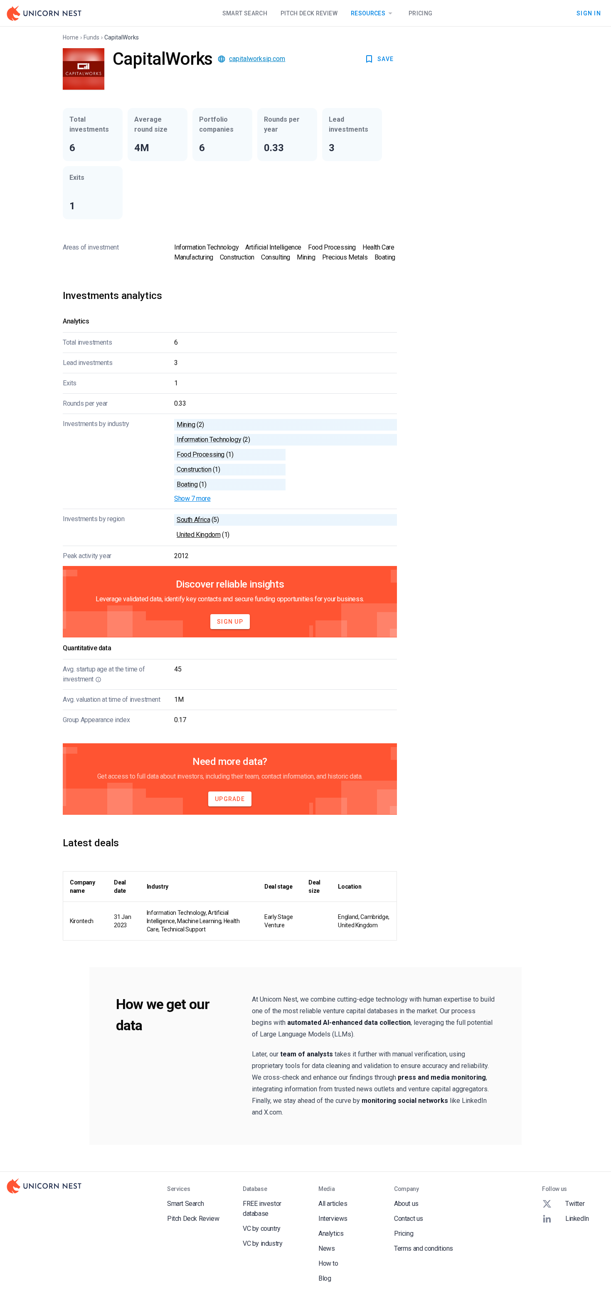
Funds (91, 37)
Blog (324, 1278)
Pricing (420, 13)
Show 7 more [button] (192, 498)
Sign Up (230, 621)
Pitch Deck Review (309, 13)
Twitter (574, 1204)
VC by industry (262, 1243)
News (326, 1248)
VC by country (262, 1228)
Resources (368, 13)
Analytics (330, 1233)
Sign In (589, 13)
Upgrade (230, 799)
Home (71, 37)
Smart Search (244, 13)
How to (328, 1263)
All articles (332, 1204)
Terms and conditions (423, 1248)
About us (406, 1204)
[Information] (98, 679)
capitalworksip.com (257, 59)
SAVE (385, 59)
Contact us (408, 1219)
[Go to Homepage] (44, 13)
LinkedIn (577, 1219)
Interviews (332, 1219)
